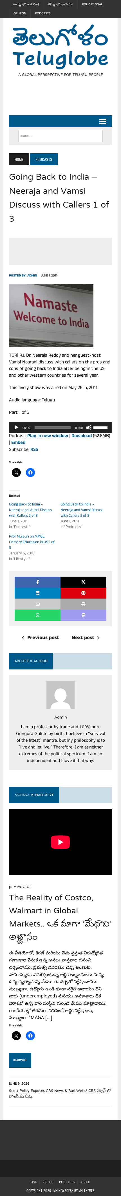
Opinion (20, 13)
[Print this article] (83, 604)
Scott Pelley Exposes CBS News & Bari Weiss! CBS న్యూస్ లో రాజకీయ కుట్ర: (60, 1094)
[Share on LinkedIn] (37, 593)
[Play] (16, 427)
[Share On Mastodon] (83, 615)
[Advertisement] (65, 100)
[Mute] (89, 427)
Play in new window (47, 436)
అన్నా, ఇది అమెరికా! (26, 4)
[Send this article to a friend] (37, 604)
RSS (34, 450)
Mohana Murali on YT (34, 795)
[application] (60, 427)
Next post (82, 638)
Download (81, 436)
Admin (32, 275)
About (85, 1182)
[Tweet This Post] (83, 582)
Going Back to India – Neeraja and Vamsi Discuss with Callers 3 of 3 (81, 510)
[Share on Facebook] (37, 582)
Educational (92, 4)
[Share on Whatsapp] (37, 615)
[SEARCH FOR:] (60, 134)
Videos (47, 1182)
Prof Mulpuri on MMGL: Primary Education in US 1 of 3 (32, 542)
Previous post (43, 638)
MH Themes (87, 1190)
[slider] (101, 427)
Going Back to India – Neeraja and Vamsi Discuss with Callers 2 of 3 (30, 510)
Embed (18, 443)
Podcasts (42, 13)
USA (34, 1182)
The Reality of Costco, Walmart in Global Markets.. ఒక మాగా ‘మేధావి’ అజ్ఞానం (60, 918)
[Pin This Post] (83, 593)
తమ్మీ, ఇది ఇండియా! (60, 4)
